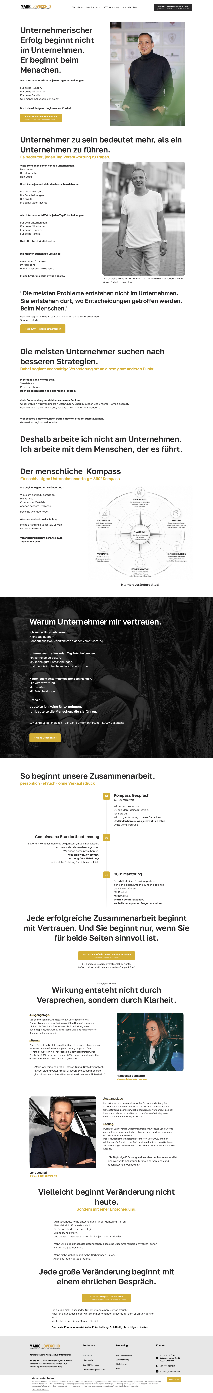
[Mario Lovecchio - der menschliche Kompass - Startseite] (35, 7)
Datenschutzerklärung (40, 1389)
